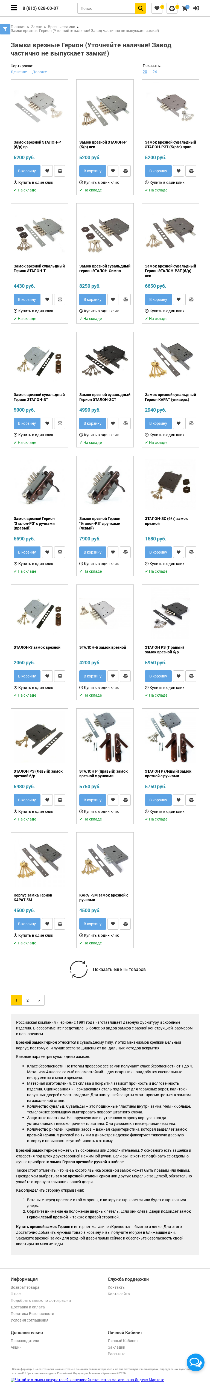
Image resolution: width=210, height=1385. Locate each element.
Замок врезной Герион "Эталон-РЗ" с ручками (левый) (99, 523)
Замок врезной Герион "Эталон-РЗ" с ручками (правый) (34, 523)
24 (155, 71)
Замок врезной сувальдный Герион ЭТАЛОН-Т (39, 268)
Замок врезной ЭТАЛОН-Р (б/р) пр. (37, 144)
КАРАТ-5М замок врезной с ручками (103, 897)
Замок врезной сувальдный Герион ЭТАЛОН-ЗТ (39, 397)
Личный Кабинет (123, 1340)
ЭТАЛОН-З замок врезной (37, 647)
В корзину (27, 170)
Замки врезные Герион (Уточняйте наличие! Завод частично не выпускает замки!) (85, 30)
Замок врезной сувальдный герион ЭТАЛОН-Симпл (104, 268)
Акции (16, 1347)
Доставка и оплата (28, 1307)
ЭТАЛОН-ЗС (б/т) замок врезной (166, 521)
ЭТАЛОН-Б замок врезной (102, 647)
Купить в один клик (35, 182)
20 (145, 71)
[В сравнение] (59, 171)
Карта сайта (119, 1293)
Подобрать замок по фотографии (41, 1300)
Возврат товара (25, 1287)
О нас (16, 1293)
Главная (18, 26)
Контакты (117, 1287)
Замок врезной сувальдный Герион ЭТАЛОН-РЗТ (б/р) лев (170, 271)
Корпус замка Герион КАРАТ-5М (33, 897)
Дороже (39, 71)
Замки (36, 26)
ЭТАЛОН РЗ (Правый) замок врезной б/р (164, 649)
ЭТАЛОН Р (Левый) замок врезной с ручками (168, 773)
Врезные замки (61, 26)
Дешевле (19, 71)
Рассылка (117, 1353)
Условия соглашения (29, 1320)
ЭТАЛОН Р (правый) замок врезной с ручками (103, 773)
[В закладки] (47, 171)
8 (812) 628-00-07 (41, 8)
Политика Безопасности (32, 1313)
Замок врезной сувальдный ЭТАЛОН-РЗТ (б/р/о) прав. (170, 144)
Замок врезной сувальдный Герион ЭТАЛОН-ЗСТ (104, 397)
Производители (25, 1340)
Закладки (116, 1347)
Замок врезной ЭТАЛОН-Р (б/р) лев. (103, 144)
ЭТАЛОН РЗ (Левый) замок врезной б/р (38, 773)
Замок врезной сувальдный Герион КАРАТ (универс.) (170, 397)
